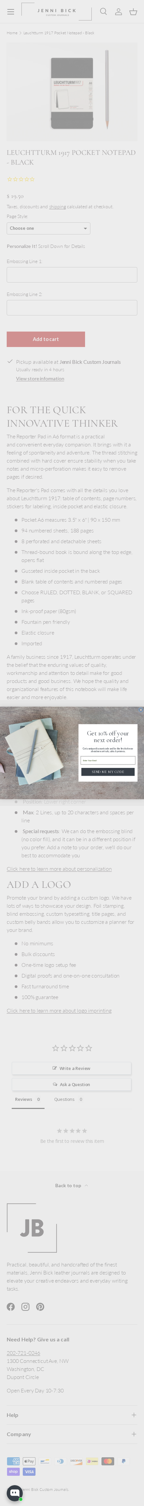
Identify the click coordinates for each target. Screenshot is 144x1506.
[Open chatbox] (15, 1493)
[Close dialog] (141, 710)
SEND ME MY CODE (108, 772)
